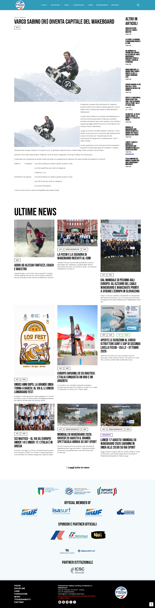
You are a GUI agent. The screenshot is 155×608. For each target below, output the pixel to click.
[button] (138, 5)
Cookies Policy (64, 598)
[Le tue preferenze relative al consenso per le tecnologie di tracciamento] (151, 604)
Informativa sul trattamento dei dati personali (76, 596)
